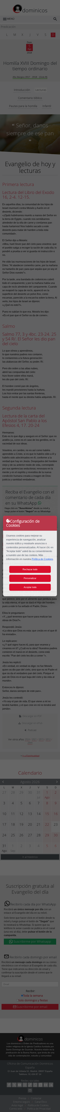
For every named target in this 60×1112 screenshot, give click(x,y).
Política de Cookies (42, 559)
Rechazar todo (30, 569)
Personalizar (30, 578)
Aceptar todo (30, 587)
